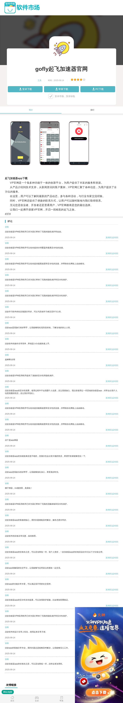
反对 (114, 237)
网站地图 (7, 692)
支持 (108, 237)
